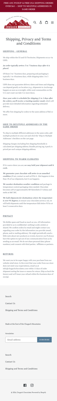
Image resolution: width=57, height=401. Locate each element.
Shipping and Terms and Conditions (21, 310)
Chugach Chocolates (24, 392)
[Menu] (52, 22)
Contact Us (10, 303)
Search (8, 296)
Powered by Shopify (39, 392)
